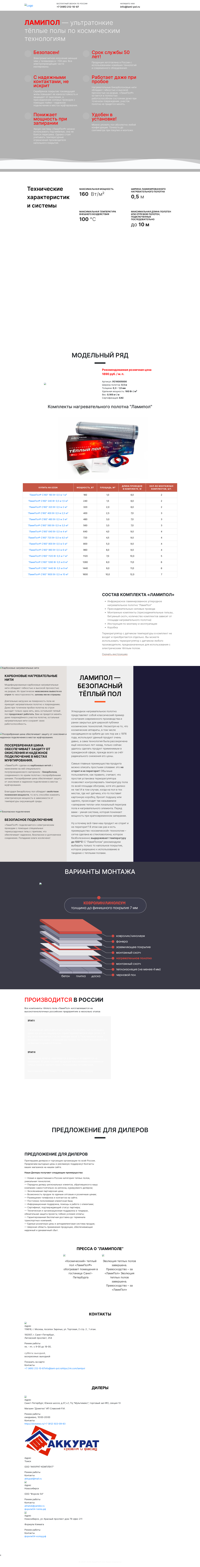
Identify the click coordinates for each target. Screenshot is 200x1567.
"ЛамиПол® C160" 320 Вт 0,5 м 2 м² (48, 507)
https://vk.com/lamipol (73, 1368)
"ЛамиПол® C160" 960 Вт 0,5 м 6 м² (48, 549)
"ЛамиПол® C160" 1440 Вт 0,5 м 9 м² (48, 568)
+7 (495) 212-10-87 (68, 6)
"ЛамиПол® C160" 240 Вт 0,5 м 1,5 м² (48, 501)
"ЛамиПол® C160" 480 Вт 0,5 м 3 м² (48, 519)
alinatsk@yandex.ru (34, 1505)
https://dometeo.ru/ (34, 1423)
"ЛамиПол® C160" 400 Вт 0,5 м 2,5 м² (48, 513)
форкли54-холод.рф (35, 1536)
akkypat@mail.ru (33, 1478)
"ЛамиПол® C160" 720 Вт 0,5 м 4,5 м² (48, 537)
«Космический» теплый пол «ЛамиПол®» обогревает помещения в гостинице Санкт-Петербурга (81, 1269)
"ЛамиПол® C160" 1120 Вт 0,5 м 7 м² (48, 556)
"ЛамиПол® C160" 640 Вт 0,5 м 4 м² (48, 531)
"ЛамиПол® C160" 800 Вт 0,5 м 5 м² (48, 543)
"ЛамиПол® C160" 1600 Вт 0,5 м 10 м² (48, 574)
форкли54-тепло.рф (35, 1509)
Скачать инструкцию (115, 654)
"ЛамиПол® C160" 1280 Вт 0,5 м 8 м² (48, 562)
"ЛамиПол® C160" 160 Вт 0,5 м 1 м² (48, 494)
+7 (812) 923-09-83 (55, 1423)
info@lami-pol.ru (130, 6)
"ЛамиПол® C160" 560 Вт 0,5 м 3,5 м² (48, 525)
